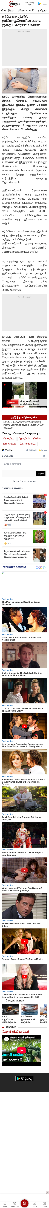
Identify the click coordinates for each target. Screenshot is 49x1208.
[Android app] (24, 1078)
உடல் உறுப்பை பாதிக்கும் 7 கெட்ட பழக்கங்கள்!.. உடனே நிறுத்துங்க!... (10, 1019)
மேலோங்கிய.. (27, 444)
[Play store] (39, 3)
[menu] (4, 4)
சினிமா (37, 438)
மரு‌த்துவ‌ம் (9, 444)
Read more (12, 402)
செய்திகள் (7, 10)
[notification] (44, 3)
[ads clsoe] (47, 1192)
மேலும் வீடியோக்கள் (16, 1032)
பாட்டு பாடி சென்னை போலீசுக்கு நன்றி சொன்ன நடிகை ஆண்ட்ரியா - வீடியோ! (24, 425)
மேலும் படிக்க (15, 1000)
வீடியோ (11, 1027)
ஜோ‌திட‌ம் (24, 438)
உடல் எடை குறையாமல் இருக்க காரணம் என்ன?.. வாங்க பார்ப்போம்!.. (28, 1019)
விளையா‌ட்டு (26, 10)
